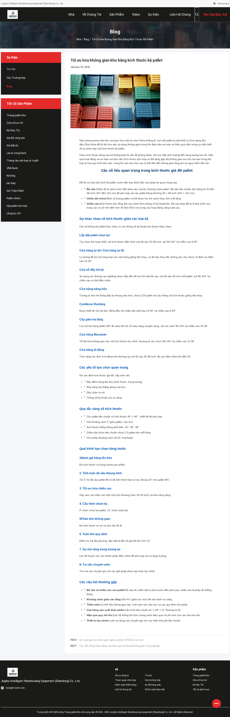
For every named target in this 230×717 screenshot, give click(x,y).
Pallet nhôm (13, 198)
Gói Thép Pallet (15, 190)
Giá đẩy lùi (12, 145)
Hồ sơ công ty (122, 675)
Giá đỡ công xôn (16, 138)
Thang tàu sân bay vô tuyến (23, 160)
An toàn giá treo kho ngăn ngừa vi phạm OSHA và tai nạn (111, 640)
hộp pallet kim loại (17, 205)
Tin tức (11, 69)
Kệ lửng (11, 175)
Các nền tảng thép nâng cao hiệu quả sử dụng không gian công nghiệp (119, 645)
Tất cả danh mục (201, 689)
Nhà (79, 39)
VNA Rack (12, 168)
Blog (86, 39)
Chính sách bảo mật (155, 689)
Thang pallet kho (16, 115)
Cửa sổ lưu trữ (15, 122)
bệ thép (11, 183)
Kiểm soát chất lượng (125, 685)
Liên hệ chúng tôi (123, 689)
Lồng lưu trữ (13, 213)
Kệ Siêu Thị (13, 130)
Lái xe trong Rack (16, 153)
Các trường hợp (16, 77)
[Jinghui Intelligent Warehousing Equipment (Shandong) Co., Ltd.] (12, 14)
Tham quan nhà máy (125, 680)
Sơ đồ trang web (153, 685)
